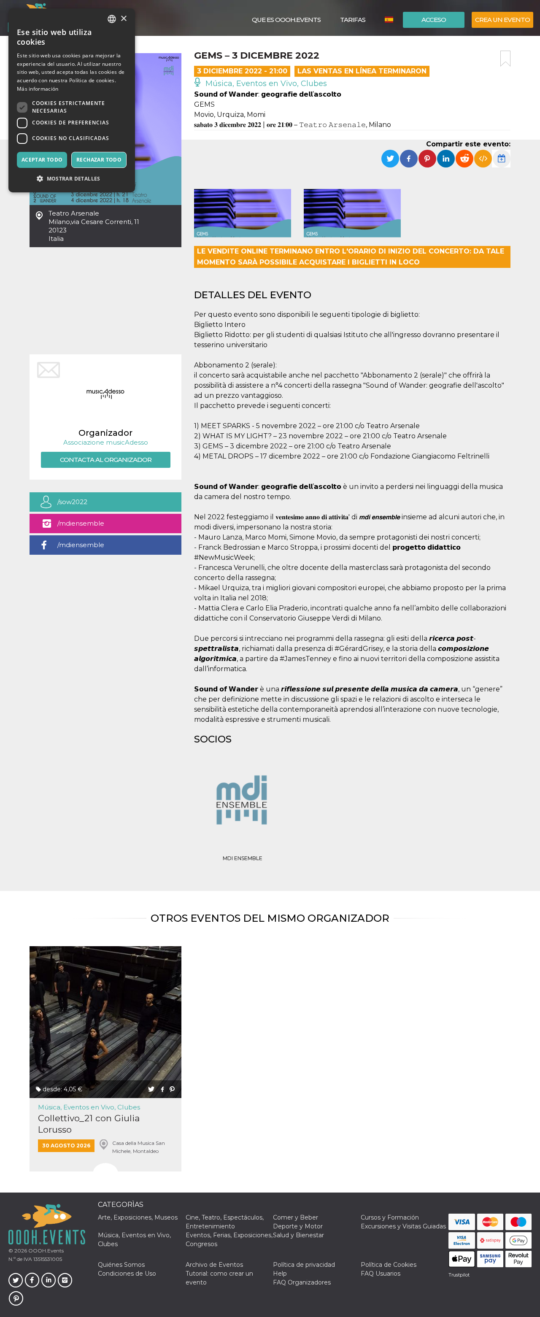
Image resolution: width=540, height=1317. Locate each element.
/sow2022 (72, 502)
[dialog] (71, 100)
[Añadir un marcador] (505, 59)
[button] (72, 178)
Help (280, 1273)
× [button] (123, 19)
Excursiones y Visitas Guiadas (403, 1226)
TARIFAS (352, 20)
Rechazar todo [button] (99, 159)
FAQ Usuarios (380, 1273)
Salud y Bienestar (298, 1235)
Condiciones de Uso (127, 1273)
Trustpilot (459, 1275)
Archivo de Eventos (214, 1264)
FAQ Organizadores (302, 1282)
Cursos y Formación (390, 1217)
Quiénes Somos (121, 1264)
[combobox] (112, 19)
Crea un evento (502, 20)
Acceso (433, 20)
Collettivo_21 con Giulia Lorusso (89, 1124)
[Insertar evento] (483, 158)
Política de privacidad (304, 1264)
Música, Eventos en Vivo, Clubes (265, 83)
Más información (38, 88)
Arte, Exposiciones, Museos (138, 1217)
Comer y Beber (295, 1217)
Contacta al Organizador (105, 460)
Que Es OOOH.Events (286, 20)
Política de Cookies (388, 1264)
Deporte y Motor (298, 1226)
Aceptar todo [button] (42, 159)
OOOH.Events (45, 1250)
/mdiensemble (80, 523)
